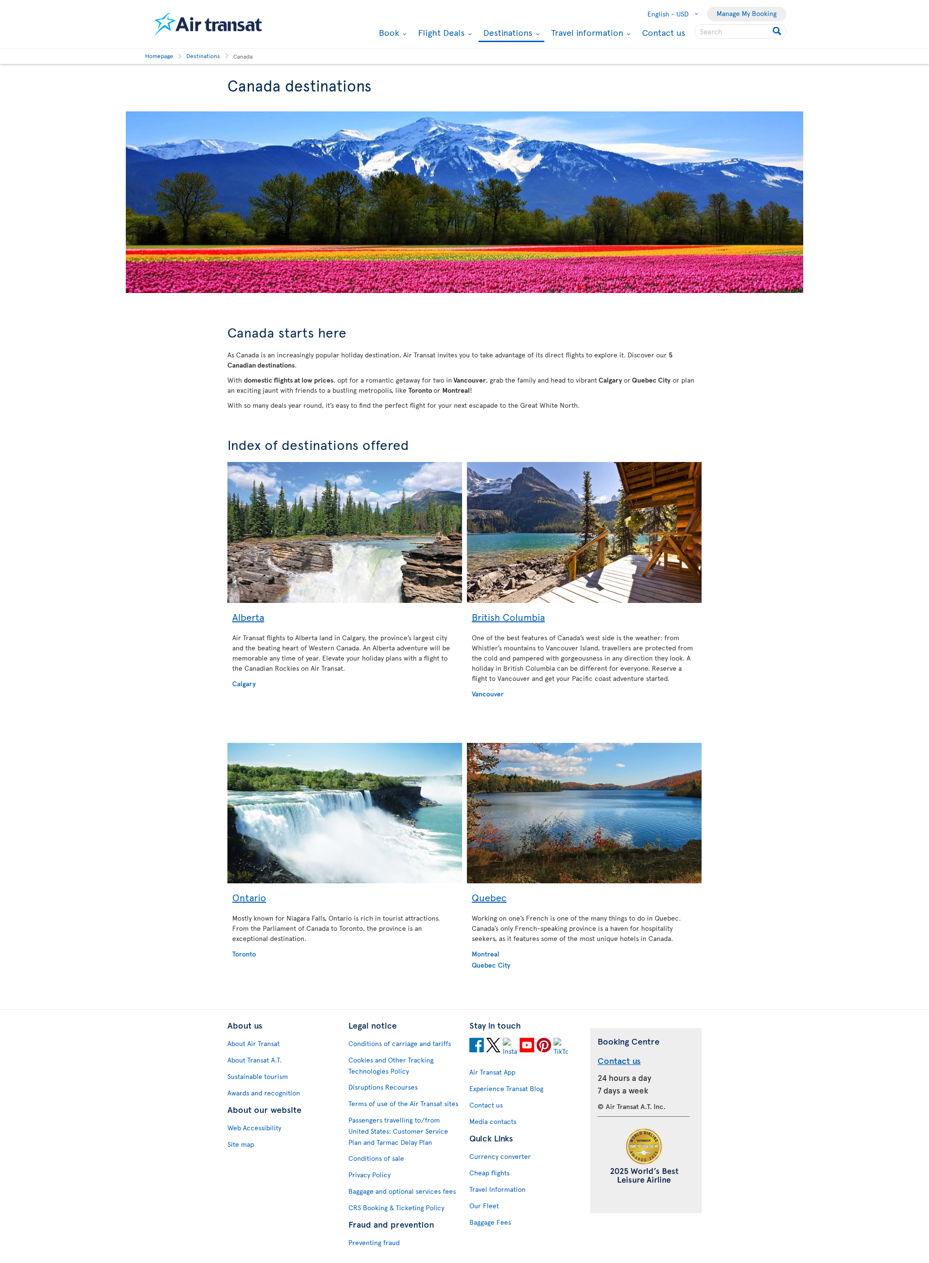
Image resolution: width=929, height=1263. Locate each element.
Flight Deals (440, 32)
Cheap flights (489, 1172)
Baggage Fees (490, 1222)
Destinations (507, 33)
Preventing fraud (374, 1242)
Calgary (244, 683)
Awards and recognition (263, 1092)
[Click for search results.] (777, 31)
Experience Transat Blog (506, 1088)
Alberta (248, 617)
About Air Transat (253, 1043)
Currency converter (500, 1156)
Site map (240, 1144)
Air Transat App (492, 1072)
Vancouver (488, 693)
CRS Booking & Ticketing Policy (396, 1207)
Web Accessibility (254, 1127)
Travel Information (497, 1189)
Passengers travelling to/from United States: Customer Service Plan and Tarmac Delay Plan (398, 1131)
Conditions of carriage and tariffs (399, 1043)
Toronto (244, 953)
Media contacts (492, 1121)
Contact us (663, 32)
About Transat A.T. (254, 1059)
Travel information (586, 32)
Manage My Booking (747, 13)
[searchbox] (740, 31)
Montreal (485, 953)
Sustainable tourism (257, 1076)
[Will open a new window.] (476, 1046)
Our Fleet (484, 1205)
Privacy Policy (369, 1174)
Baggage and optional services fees (402, 1191)
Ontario (249, 897)
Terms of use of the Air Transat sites (403, 1103)
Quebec (489, 897)
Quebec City (491, 965)
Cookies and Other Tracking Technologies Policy (391, 1065)
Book (388, 32)
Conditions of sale (376, 1158)
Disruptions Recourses (383, 1087)
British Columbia (508, 617)
